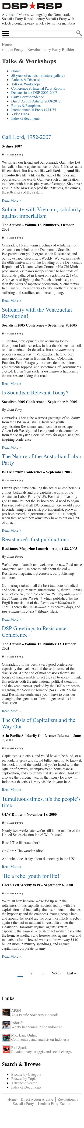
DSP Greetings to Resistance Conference (34, 631)
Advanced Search (24, 1082)
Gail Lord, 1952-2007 (26, 137)
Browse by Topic (23, 1078)
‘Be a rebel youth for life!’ (31, 875)
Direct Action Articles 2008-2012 (36, 100)
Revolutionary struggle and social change (41, 1051)
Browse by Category (26, 1074)
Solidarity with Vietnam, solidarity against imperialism (41, 212)
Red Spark (19, 1047)
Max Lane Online (24, 1035)
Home (7, 44)
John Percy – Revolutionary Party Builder (39, 49)
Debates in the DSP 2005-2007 (34, 92)
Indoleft (17, 1022)
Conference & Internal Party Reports (38, 88)
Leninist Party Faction (54, 1103)
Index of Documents (26, 1087)
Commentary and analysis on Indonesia (40, 1039)
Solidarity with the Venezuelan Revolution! (37, 313)
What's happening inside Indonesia (36, 1026)
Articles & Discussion (27, 79)
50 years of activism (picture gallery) (38, 75)
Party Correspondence (27, 96)
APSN (16, 1010)
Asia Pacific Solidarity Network (34, 1014)
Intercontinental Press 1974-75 (33, 109)
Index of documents (25, 118)
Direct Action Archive (37, 1099)
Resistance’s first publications (35, 539)
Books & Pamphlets (26, 105)
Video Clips (20, 113)
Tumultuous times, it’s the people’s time (41, 802)
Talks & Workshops (25, 83)
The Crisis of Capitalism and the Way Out (38, 723)
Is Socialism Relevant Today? (35, 392)
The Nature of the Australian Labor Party (41, 459)
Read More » (11, 200)
